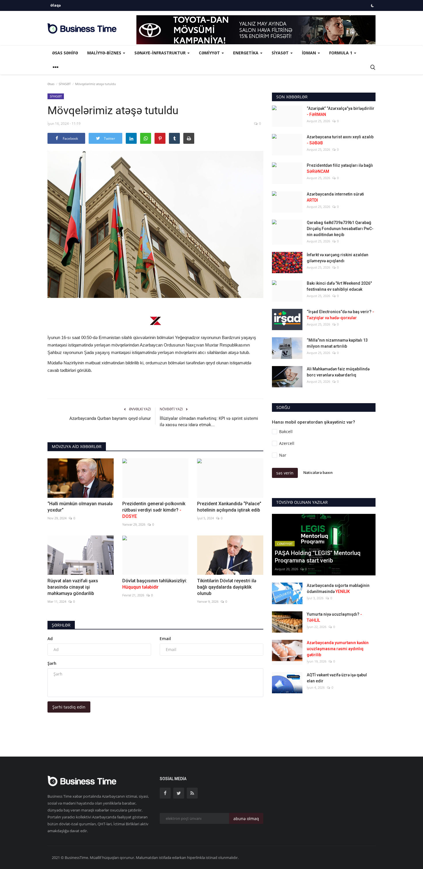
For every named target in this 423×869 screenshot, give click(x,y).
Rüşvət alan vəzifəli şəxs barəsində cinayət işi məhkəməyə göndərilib (72, 587)
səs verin (285, 473)
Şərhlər (61, 625)
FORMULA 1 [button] (341, 52)
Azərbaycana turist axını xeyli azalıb (340, 140)
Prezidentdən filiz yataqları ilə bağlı (340, 168)
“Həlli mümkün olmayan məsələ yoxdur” (80, 507)
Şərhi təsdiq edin (68, 707)
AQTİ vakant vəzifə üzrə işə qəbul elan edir (337, 678)
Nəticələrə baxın (318, 472)
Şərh (51, 663)
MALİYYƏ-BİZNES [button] (104, 52)
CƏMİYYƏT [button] (210, 52)
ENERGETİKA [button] (246, 52)
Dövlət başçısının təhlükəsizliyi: (154, 584)
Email (165, 638)
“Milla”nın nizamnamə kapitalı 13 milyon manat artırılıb (337, 343)
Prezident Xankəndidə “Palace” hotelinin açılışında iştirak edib (229, 507)
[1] (372, 5)
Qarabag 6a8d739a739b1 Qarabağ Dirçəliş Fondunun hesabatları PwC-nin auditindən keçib (340, 228)
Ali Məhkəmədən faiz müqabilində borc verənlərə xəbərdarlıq (338, 372)
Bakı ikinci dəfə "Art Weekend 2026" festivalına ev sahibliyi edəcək (339, 286)
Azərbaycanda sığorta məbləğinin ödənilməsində (338, 588)
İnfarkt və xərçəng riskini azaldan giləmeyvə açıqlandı (337, 257)
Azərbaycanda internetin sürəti (335, 197)
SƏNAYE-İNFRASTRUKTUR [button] (160, 52)
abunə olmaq (246, 818)
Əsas (50, 84)
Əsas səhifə (65, 52)
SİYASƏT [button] (281, 52)
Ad (50, 638)
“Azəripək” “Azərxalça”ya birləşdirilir (340, 111)
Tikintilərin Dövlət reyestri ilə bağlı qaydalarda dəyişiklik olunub (226, 587)
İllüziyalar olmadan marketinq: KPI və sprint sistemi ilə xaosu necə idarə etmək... (209, 421)
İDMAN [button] (309, 52)
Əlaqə (55, 5)
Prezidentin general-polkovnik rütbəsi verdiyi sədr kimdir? (153, 510)
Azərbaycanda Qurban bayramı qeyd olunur (110, 418)
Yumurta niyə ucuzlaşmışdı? (334, 617)
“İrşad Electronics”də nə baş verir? (340, 314)
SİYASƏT (65, 84)
